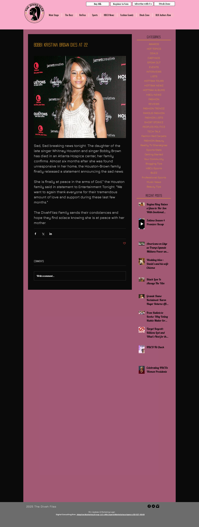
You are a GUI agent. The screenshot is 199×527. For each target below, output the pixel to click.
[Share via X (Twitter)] (43, 233)
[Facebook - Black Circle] (149, 506)
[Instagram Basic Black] (157, 506)
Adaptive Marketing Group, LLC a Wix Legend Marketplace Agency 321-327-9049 (110, 514)
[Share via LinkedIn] (50, 233)
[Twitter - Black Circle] (153, 506)
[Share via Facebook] (35, 233)
